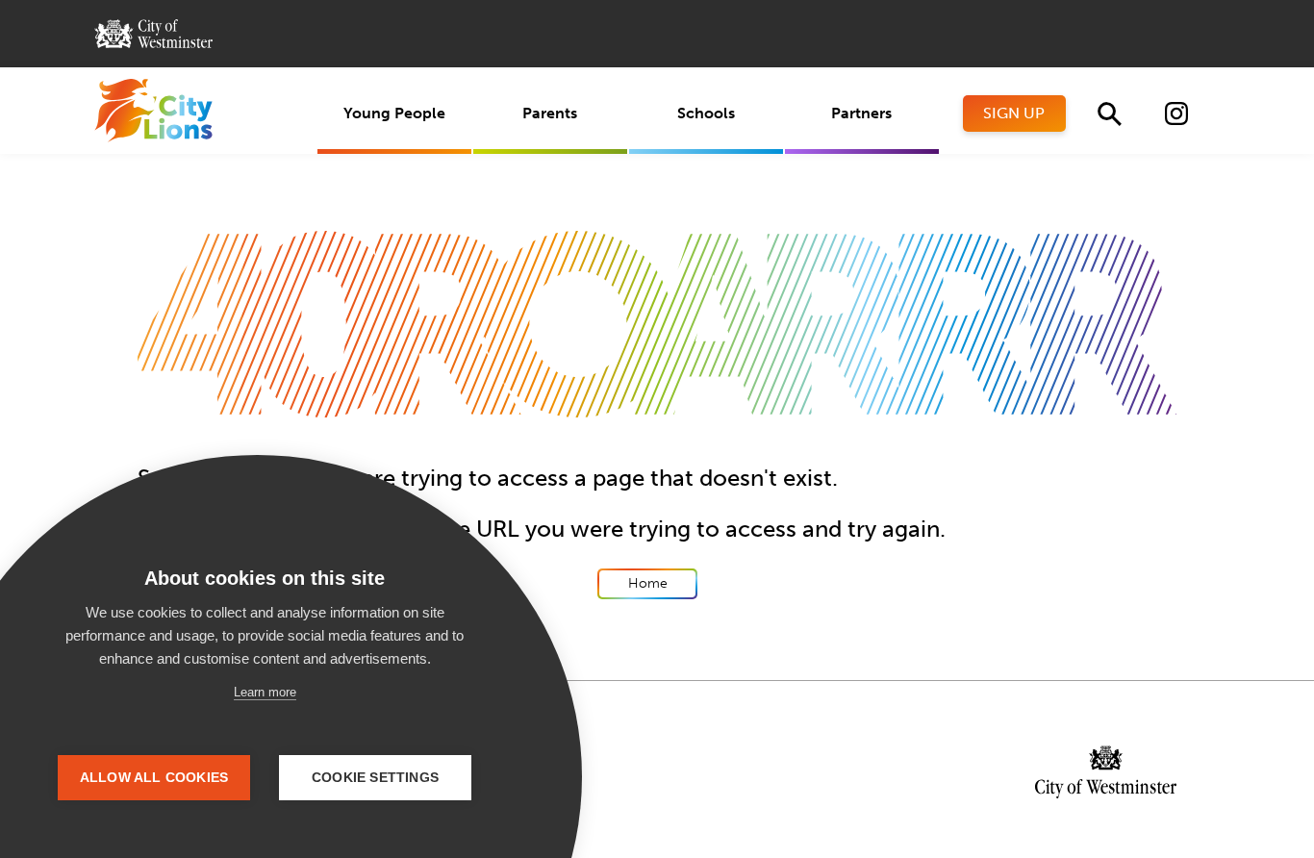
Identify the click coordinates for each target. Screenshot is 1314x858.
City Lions (153, 110)
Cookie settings (375, 777)
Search (1109, 113)
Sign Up (1014, 113)
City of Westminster (153, 33)
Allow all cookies (154, 777)
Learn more (265, 692)
